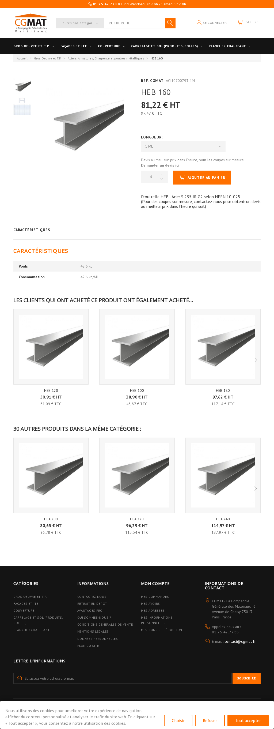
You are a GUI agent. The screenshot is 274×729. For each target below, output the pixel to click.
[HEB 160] (22, 86)
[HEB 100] (136, 346)
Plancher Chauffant (227, 46)
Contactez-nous (91, 597)
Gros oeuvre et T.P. (31, 46)
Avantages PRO (90, 610)
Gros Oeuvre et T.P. (47, 58)
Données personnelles (97, 639)
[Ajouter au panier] (51, 394)
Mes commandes (155, 597)
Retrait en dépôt (92, 604)
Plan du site (88, 646)
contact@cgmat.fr (240, 641)
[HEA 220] (136, 475)
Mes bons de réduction (161, 630)
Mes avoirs (150, 604)
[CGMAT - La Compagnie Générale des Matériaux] (30, 23)
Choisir (178, 720)
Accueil (22, 58)
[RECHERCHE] (170, 23)
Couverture (109, 46)
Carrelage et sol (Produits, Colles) (164, 46)
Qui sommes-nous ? (94, 617)
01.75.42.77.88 (225, 632)
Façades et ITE (73, 46)
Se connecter (214, 23)
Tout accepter (248, 720)
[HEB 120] (51, 346)
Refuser (210, 720)
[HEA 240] (223, 475)
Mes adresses (153, 610)
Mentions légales (93, 631)
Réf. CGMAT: (153, 80)
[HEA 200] (51, 475)
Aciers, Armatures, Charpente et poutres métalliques (106, 58)
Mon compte (155, 583)
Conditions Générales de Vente (105, 624)
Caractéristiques (31, 229)
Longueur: (152, 137)
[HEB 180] (223, 346)
